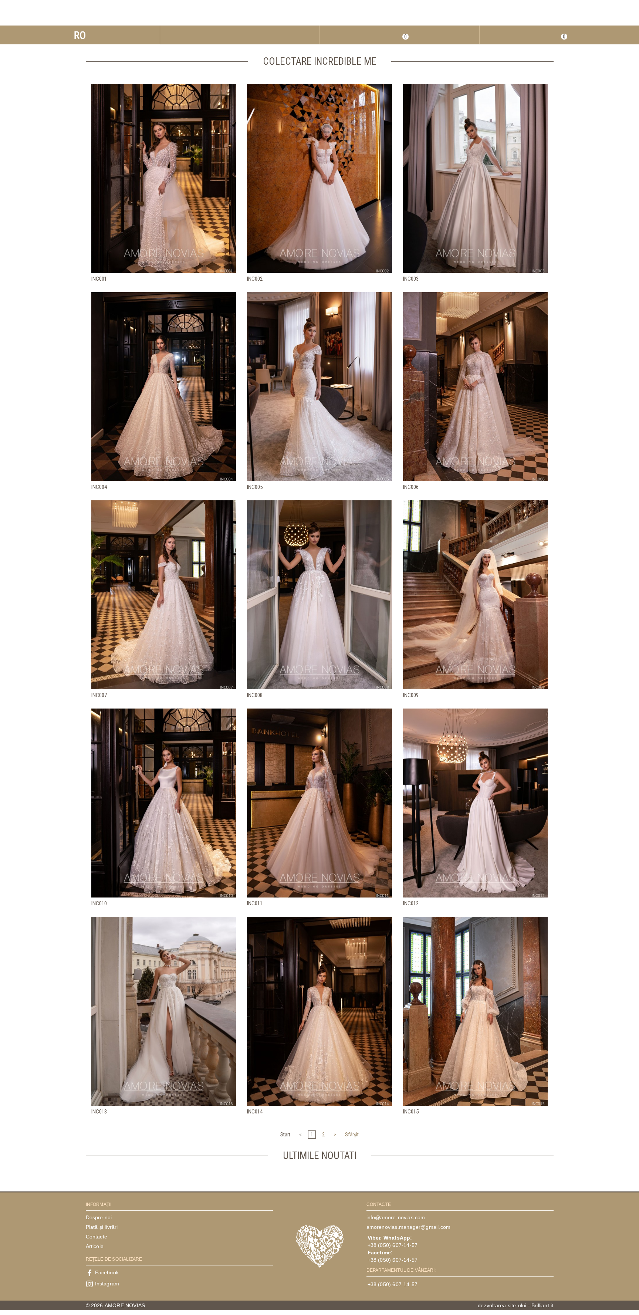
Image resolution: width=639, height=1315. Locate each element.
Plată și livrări (102, 1227)
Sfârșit (352, 1134)
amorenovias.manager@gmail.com (408, 1227)
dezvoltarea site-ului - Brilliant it (515, 1305)
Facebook (107, 1272)
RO (80, 35)
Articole (95, 1246)
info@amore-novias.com (395, 1217)
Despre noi (99, 1217)
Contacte (97, 1237)
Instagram (107, 1284)
